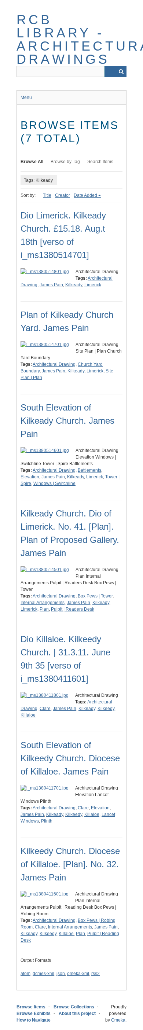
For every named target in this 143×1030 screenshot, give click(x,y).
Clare (45, 708)
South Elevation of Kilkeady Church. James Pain (67, 420)
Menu (26, 97)
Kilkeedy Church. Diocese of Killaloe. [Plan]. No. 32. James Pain (70, 864)
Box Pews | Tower (95, 596)
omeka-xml (78, 973)
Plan (44, 609)
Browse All (32, 161)
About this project (77, 1013)
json (60, 973)
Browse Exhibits (33, 1013)
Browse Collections (74, 1006)
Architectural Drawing (54, 364)
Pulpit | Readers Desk (72, 609)
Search (120, 71)
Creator (62, 195)
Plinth (46, 821)
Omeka (118, 1020)
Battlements (89, 470)
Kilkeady (73, 284)
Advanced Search (109, 71)
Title (47, 195)
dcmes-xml (43, 973)
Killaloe (28, 715)
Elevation (30, 476)
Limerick (92, 284)
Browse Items (30, 1006)
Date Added (85, 195)
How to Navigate (33, 1020)
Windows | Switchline (54, 483)
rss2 (95, 973)
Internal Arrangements (43, 602)
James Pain (51, 284)
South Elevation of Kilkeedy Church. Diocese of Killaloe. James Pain (70, 758)
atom (25, 973)
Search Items (100, 161)
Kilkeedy (106, 708)
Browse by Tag (65, 161)
